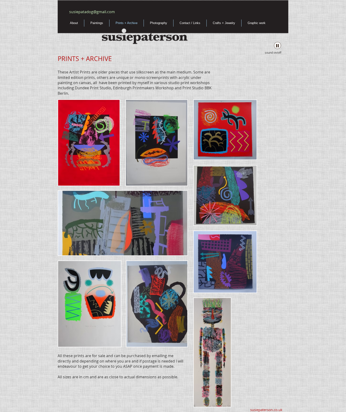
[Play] (277, 45)
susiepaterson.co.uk (265, 409)
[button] (89, 142)
